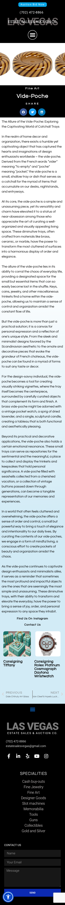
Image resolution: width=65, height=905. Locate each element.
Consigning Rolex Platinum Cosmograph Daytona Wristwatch (47, 669)
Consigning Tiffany (12, 663)
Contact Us (32, 624)
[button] (32, 35)
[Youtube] (37, 756)
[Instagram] (46, 756)
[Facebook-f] (9, 756)
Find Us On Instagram (32, 618)
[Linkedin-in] (18, 756)
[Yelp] (27, 756)
